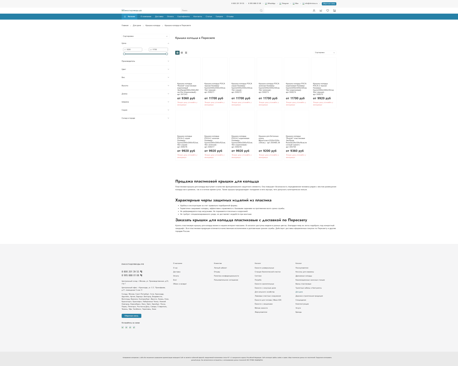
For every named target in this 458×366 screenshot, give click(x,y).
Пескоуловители (302, 268)
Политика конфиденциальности (226, 276)
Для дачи (137, 25)
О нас (175, 268)
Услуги (298, 308)
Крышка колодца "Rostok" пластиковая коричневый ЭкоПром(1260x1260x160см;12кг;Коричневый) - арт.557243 (188, 89)
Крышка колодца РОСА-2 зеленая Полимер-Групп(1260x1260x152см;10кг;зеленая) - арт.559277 (215, 141)
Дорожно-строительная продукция (309, 296)
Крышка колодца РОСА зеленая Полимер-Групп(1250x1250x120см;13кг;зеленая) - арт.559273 (269, 88)
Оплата (170, 16)
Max (296, 3)
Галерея (219, 16)
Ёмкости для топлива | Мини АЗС (268, 300)
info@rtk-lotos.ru (311, 3)
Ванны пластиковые (303, 284)
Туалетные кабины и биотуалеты (309, 288)
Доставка (159, 16)
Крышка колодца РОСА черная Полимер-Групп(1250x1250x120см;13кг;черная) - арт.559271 (215, 88)
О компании (146, 16)
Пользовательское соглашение (226, 280)
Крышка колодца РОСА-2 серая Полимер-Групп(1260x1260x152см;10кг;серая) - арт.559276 (187, 141)
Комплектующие (302, 304)
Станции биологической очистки (268, 272)
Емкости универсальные (264, 268)
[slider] (124, 54)
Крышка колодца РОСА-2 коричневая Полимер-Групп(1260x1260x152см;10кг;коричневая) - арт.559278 (242, 141)
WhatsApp (271, 3)
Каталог (131, 16)
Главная (125, 25)
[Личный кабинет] (314, 11)
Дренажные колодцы (304, 276)
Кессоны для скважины (305, 272)
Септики (258, 276)
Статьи (209, 16)
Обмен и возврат (180, 284)
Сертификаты (183, 16)
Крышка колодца (153, 25)
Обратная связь (329, 4)
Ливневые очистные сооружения (268, 296)
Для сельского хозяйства (264, 292)
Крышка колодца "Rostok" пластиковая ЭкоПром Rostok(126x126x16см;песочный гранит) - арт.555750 (296, 141)
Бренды (299, 312)
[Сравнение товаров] (321, 11)
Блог (175, 280)
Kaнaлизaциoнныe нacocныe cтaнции (310, 280)
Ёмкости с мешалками (264, 304)
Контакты (197, 16)
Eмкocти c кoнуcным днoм (265, 288)
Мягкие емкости (261, 308)
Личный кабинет (220, 268)
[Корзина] (334, 11)
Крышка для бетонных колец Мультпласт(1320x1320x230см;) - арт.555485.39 (269, 139)
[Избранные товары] (328, 11)
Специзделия (301, 300)
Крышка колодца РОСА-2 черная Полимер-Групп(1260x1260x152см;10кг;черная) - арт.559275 (323, 89)
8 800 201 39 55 (238, 3)
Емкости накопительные (264, 284)
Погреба (258, 280)
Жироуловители (261, 312)
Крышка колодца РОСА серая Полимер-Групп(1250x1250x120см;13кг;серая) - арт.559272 (242, 88)
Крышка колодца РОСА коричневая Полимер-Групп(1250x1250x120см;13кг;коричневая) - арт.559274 (296, 88)
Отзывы (230, 16)
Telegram (285, 3)
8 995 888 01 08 (254, 3)
